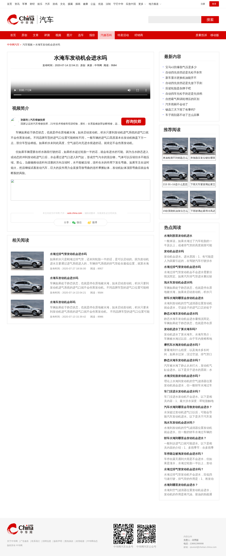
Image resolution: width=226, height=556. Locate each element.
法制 (108, 3)
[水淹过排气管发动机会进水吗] (27, 253)
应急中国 (131, 3)
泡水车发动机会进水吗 (178, 282)
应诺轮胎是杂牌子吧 (178, 88)
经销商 (139, 35)
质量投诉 (201, 35)
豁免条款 (69, 541)
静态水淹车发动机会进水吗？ (182, 360)
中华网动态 (92, 541)
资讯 (17, 3)
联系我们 (35, 541)
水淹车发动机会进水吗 (47, 44)
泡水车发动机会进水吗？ (179, 422)
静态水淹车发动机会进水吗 (181, 313)
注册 (203, 4)
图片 (69, 35)
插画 (77, 3)
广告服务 (24, 541)
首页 (9, 3)
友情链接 (80, 541)
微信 (79, 222)
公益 (93, 3)
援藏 (70, 3)
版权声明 (58, 541)
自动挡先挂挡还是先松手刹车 (183, 72)
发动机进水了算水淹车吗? (180, 329)
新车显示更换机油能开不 (181, 77)
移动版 (214, 35)
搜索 (210, 20)
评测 (47, 35)
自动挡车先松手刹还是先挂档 (183, 93)
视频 (58, 35)
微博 (94, 222)
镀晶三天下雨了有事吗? (180, 109)
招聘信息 (47, 541)
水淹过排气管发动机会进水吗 (68, 253)
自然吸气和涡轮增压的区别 (182, 98)
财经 (32, 3)
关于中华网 (12, 541)
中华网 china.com (22, 20)
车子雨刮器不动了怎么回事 (182, 114)
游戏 (55, 3)
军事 (24, 3)
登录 (214, 4)
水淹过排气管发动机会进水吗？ (184, 469)
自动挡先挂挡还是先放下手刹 (183, 83)
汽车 (47, 3)
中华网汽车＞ (14, 44)
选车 (81, 35)
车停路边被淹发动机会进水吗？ (184, 453)
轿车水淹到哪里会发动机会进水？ (185, 438)
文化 (62, 3)
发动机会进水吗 (174, 251)
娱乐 (39, 3)
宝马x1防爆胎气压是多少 (181, 67)
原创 (24, 35)
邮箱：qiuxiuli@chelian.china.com (200, 547)
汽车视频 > (29, 44)
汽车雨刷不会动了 (176, 104)
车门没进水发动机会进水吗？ (182, 391)
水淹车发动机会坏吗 (62, 302)
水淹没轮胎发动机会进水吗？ (182, 375)
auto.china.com (74, 213)
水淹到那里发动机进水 (178, 235)
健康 (85, 3)
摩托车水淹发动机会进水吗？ (182, 344)
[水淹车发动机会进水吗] (27, 277)
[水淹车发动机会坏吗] (27, 301)
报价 (92, 35)
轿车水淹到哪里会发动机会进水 (184, 297)
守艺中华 (118, 3)
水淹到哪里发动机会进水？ (181, 484)
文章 (35, 35)
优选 (100, 3)
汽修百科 (106, 35)
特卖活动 (123, 35)
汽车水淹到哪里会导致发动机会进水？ (188, 406)
